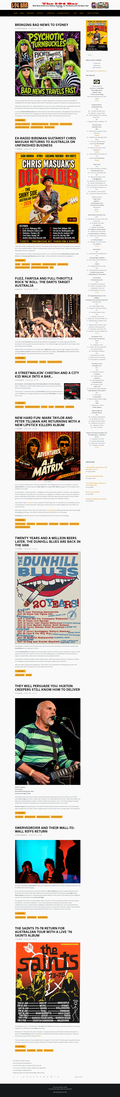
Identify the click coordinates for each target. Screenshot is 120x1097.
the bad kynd (64, 524)
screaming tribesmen (49, 264)
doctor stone (74, 524)
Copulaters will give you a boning (96, 499)
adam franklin (42, 917)
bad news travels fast (22, 127)
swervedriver (32, 917)
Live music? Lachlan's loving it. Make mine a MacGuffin (29, 1068)
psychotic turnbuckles (22, 124)
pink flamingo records (22, 527)
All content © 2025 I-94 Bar (60, 1087)
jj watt (51, 407)
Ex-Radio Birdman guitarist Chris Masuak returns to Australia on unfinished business (45, 141)
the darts (42, 362)
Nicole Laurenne (32, 362)
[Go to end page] (58, 1076)
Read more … (21, 120)
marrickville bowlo (43, 817)
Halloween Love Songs (54, 362)
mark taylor (30, 524)
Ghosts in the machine (93, 492)
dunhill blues (20, 675)
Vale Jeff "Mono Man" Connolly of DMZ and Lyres (27, 1065)
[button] (41, 13)
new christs (25, 264)
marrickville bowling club (40, 124)
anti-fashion (69, 407)
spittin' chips (54, 124)
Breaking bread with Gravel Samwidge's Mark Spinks (28, 1073)
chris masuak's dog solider (40, 267)
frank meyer (19, 407)
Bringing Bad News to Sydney (41, 24)
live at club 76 (48, 1050)
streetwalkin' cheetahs (32, 407)
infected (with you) (37, 127)
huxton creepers (57, 817)
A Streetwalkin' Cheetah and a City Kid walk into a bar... (47, 374)
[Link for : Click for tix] (97, 35)
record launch (49, 127)
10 (51, 1077)
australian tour (63, 264)
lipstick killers (20, 524)
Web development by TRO (60, 1092)
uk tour (39, 1050)
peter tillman (54, 524)
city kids (44, 407)
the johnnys (19, 817)
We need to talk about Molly (21, 1060)
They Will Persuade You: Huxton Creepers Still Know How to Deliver (47, 687)
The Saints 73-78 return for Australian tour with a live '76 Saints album (43, 931)
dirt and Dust (60, 407)
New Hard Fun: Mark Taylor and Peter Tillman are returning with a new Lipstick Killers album (47, 421)
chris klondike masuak (22, 267)
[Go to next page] (55, 1076)
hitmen (18, 264)
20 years (28, 675)
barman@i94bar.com (100, 71)
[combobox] (97, 55)
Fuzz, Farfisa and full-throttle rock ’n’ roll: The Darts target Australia (44, 282)
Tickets (96, 100)
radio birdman (36, 264)
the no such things (65, 124)
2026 (51, 267)
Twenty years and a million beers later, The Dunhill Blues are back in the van (48, 541)
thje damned (31, 1050)
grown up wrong (42, 524)
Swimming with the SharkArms (22, 1063)
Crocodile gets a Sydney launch (22, 1070)
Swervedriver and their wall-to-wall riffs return (45, 829)
